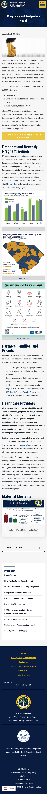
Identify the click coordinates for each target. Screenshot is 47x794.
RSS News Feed (23, 685)
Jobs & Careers (23, 675)
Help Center (23, 776)
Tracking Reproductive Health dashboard (23, 136)
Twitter (26, 685)
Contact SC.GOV (23, 780)
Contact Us (23, 662)
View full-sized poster (23, 338)
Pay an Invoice (24, 671)
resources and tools (23, 445)
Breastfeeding (10, 575)
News (23, 653)
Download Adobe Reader (23, 783)
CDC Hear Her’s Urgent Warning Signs (20, 392)
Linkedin (19, 685)
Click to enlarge (23, 229)
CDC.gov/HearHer (13, 184)
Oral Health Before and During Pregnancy (21, 587)
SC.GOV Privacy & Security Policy (23, 773)
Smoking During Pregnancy (15, 619)
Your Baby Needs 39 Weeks (15, 631)
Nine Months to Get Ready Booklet (18, 581)
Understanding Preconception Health (19, 625)
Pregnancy (9, 570)
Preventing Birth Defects (14, 604)
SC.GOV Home (23, 769)
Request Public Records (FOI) (23, 666)
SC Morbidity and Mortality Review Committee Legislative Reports (18, 612)
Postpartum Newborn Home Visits (18, 593)
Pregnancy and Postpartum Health (18, 598)
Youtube (30, 685)
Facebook (16, 685)
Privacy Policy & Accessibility (23, 658)
